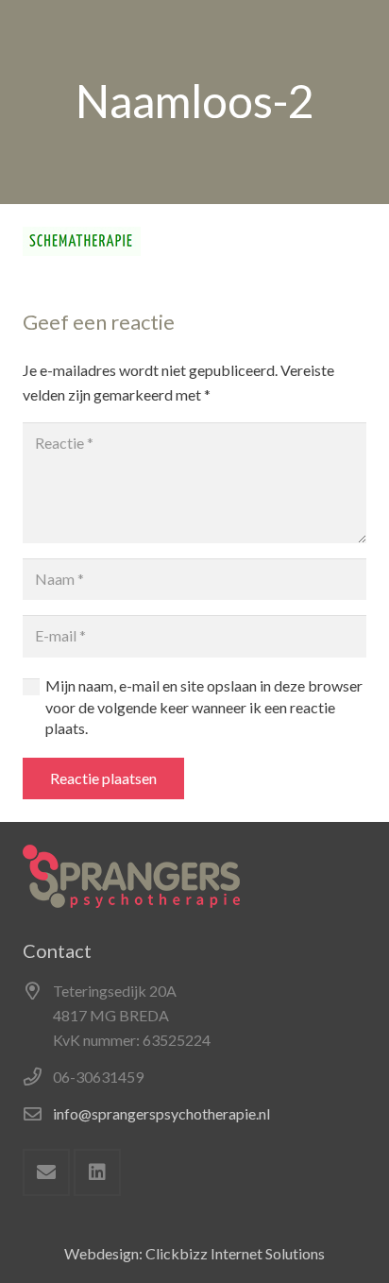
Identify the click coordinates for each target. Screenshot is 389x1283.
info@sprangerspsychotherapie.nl (161, 1113)
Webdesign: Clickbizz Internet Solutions (194, 1253)
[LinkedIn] (97, 1172)
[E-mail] (46, 1172)
